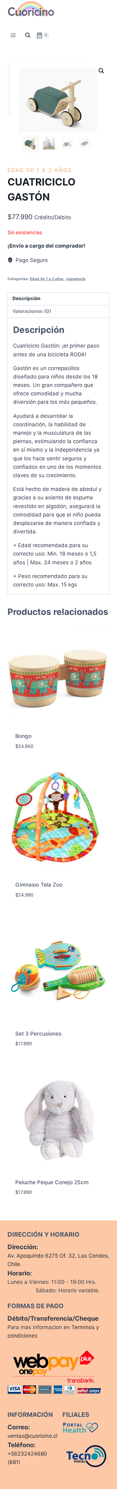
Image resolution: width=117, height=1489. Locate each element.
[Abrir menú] (13, 35)
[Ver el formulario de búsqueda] (27, 35)
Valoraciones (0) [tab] (31, 311)
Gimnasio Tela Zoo (38, 885)
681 (13, 1462)
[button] (101, 71)
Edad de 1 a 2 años (39, 170)
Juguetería (75, 278)
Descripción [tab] (26, 298)
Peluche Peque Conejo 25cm (52, 1182)
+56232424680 (27, 1454)
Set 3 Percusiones (38, 1034)
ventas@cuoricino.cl (32, 1436)
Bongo (23, 736)
